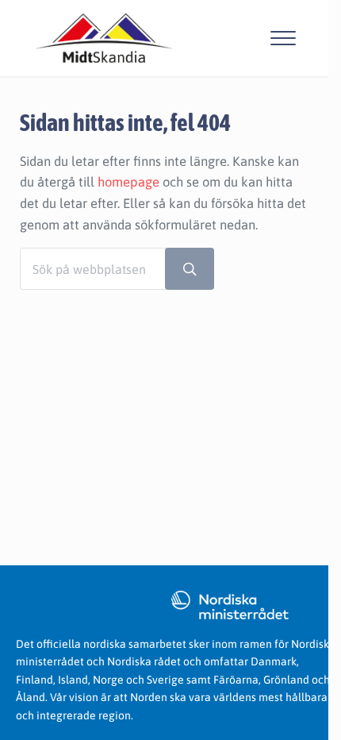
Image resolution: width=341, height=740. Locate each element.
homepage (128, 182)
